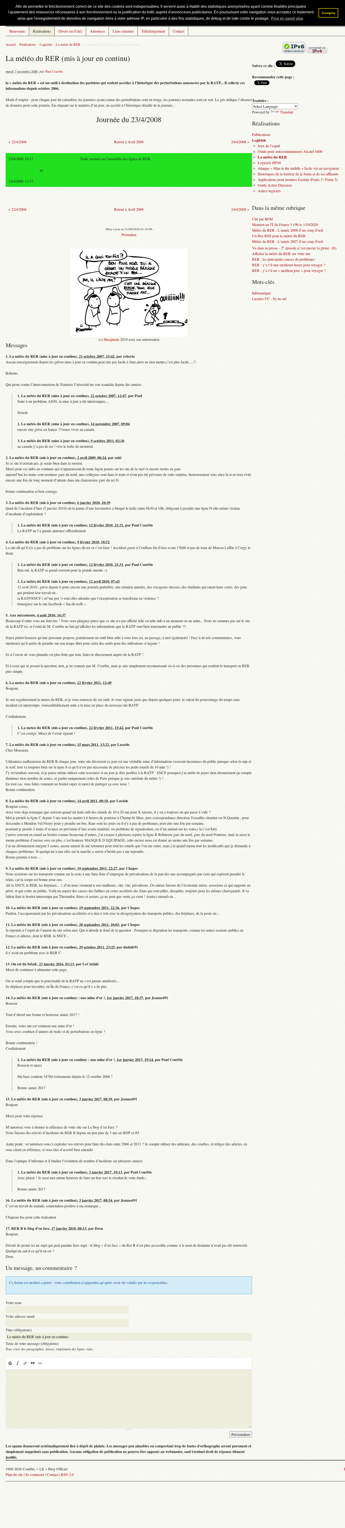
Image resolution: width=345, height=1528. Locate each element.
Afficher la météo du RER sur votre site (281, 253)
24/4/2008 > (240, 141)
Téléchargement (153, 31)
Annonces (97, 31)
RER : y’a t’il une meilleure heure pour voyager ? (288, 264)
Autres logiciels (269, 190)
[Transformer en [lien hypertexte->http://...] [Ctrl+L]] (25, 1363)
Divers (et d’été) (70, 31)
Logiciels (46, 44)
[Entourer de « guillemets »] (40, 1363)
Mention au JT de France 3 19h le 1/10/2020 (285, 224)
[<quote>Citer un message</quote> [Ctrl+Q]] (32, 1363)
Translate (286, 111)
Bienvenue (17, 31)
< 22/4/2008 (17, 141)
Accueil (11, 44)
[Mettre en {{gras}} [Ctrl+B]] (10, 1363)
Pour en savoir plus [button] (287, 18)
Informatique (261, 292)
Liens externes (123, 31)
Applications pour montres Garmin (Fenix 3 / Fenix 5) (298, 179)
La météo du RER (68, 44)
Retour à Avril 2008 (129, 141)
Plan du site (14, 1474)
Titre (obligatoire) (19, 1329)
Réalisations (42, 31)
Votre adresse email (20, 1316)
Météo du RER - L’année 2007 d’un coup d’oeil (287, 241)
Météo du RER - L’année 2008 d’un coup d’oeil (287, 230)
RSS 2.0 (67, 1474)
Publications (261, 134)
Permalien (129, 234)
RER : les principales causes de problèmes (283, 259)
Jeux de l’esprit (269, 145)
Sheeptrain (111, 339)
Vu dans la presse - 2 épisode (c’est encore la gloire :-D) (294, 247)
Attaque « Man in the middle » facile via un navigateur (298, 168)
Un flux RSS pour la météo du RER (279, 235)
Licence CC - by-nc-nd (269, 298)
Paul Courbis (54, 71)
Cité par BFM (262, 218)
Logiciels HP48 (269, 162)
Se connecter (34, 1474)
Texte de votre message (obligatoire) (32, 1343)
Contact (178, 31)
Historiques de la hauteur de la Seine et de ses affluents (298, 173)
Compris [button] (328, 13)
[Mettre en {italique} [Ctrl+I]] (17, 1363)
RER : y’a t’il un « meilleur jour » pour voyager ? (289, 270)
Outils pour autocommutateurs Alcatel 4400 (290, 151)
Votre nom (13, 1302)
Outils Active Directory (275, 185)
